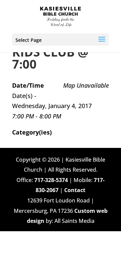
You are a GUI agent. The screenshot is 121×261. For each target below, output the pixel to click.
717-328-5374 (51, 180)
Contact (74, 190)
